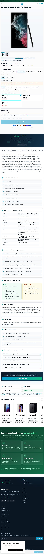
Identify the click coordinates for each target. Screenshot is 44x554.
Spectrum (8, 87)
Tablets (24, 496)
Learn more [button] (5, 547)
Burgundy (3, 71)
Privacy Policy (4, 516)
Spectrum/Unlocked (6, 89)
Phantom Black (21, 71)
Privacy (26, 547)
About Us (3, 508)
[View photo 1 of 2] (3, 54)
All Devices (3, 525)
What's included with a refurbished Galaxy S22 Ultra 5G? (16, 364)
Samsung (25, 492)
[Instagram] (5, 501)
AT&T (3, 87)
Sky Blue (40, 71)
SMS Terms (3, 523)
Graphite (9, 71)
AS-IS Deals (25, 500)
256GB (7, 77)
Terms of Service (4, 518)
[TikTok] (13, 501)
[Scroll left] (39, 399)
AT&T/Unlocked (35, 87)
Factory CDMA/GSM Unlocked (24, 87)
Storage (34, 150)
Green (14, 71)
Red (35, 71)
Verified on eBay (22, 144)
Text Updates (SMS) (5, 522)
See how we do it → (36, 469)
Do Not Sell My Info (5, 520)
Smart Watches (26, 498)
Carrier (29, 150)
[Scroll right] (42, 399)
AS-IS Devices (4, 529)
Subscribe (39, 538)
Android (24, 494)
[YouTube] (11, 501)
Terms (30, 547)
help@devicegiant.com (28, 549)
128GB (3, 77)
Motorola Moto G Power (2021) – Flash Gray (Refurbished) (6, 415)
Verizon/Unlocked (24, 89)
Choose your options (22, 378)
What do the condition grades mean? (12, 367)
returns (25, 1)
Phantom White (29, 71)
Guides (24, 502)
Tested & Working (5, 527)
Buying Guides (4, 512)
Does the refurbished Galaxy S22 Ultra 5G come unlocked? (16, 357)
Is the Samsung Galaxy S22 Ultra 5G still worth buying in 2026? (17, 354)
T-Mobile (14, 87)
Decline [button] (4, 550)
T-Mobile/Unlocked (15, 89)
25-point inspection (12, 1)
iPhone (24, 490)
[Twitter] (8, 501)
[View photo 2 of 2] (7, 54)
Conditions (40, 150)
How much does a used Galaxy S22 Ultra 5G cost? (14, 361)
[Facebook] (2, 501)
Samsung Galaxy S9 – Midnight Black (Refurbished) (32, 415)
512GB (12, 77)
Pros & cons (23, 150)
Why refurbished (15, 150)
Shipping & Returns (5, 514)
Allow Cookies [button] (15, 550)
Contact (33, 547)
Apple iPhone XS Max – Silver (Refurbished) (20, 415)
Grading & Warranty (5, 510)
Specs (8, 150)
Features (3, 150)
